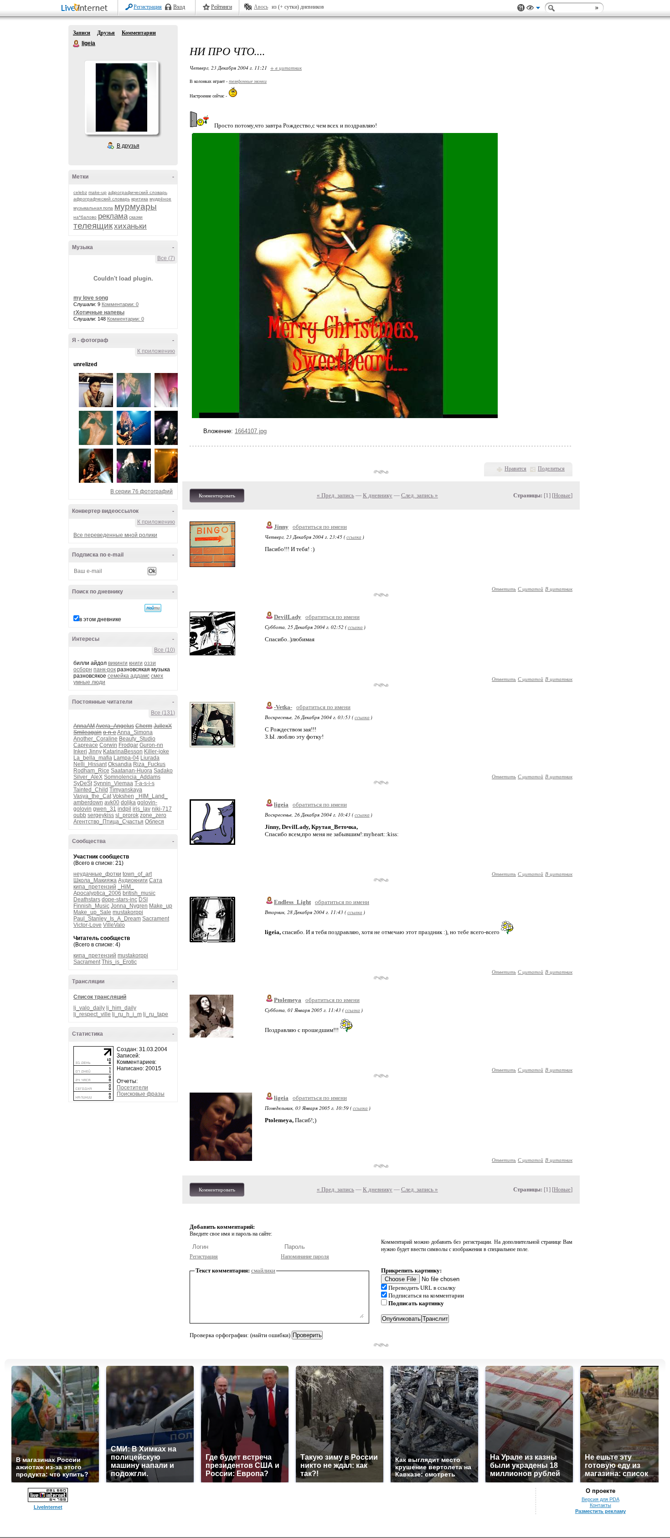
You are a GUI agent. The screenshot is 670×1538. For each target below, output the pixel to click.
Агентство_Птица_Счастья (108, 821)
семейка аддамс (128, 676)
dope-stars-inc (119, 899)
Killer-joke (156, 751)
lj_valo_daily (89, 1008)
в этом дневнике (100, 619)
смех (157, 676)
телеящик (93, 225)
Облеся (154, 821)
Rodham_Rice (91, 770)
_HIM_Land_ (151, 796)
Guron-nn (151, 745)
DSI (143, 899)
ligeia (76, 43)
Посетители (132, 1087)
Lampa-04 (126, 758)
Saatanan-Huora (131, 770)
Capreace (85, 745)
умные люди (89, 682)
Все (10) (164, 650)
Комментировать (217, 495)
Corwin (108, 745)
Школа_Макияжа (95, 880)
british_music (139, 893)
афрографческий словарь (101, 198)
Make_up (160, 906)
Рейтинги (221, 7)
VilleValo (114, 925)
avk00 (111, 802)
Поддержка (521, 8)
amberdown (88, 802)
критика (139, 198)
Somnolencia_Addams (132, 777)
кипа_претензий (94, 887)
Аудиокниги (133, 880)
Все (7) (166, 258)
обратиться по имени (320, 526)
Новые (562, 495)
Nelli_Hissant (90, 764)
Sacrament (155, 918)
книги (136, 663)
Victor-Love (87, 925)
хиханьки (130, 226)
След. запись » (419, 495)
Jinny (95, 751)
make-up (97, 192)
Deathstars (86, 899)
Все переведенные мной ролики (115, 535)
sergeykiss (101, 815)
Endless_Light (292, 902)
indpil (124, 809)
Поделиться (551, 468)
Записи (81, 33)
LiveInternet (86, 8)
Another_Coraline (95, 739)
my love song (90, 298)
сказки (136, 217)
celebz (80, 192)
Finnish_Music (91, 906)
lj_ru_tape (155, 1014)
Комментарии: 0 (120, 304)
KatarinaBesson (123, 751)
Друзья (106, 33)
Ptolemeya (287, 999)
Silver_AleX (88, 777)
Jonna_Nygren (129, 906)
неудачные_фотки (97, 874)
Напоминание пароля (305, 1256)
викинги (118, 663)
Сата (155, 880)
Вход (179, 7)
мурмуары (135, 206)
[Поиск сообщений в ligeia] (152, 608)
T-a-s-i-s (144, 783)
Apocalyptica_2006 (97, 893)
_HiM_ (126, 887)
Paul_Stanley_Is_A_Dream (107, 918)
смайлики (263, 1270)
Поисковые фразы (141, 1094)
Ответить (504, 588)
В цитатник (558, 588)
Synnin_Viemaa (113, 783)
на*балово (85, 217)
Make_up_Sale (92, 912)
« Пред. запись (335, 495)
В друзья (128, 146)
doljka (128, 802)
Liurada (150, 758)
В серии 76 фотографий (141, 491)
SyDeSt (82, 783)
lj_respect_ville (92, 1014)
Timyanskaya (125, 790)
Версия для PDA (600, 1499)
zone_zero (153, 815)
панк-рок (104, 669)
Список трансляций (99, 997)
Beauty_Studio (137, 739)
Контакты (600, 1505)
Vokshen (123, 796)
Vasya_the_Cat (92, 796)
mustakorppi (128, 912)
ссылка (353, 536)
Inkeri (80, 751)
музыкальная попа (93, 207)
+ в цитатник (286, 67)
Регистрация (148, 7)
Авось (261, 7)
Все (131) (163, 713)
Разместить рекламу (600, 1511)
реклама (113, 216)
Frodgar (128, 745)
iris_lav (141, 809)
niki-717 (162, 809)
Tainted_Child (90, 790)
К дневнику (377, 495)
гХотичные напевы (98, 312)
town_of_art (137, 874)
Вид (533, 9)
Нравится (515, 468)
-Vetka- (283, 707)
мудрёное (160, 198)
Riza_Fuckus (149, 764)
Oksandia (120, 764)
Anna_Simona (135, 732)
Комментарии (139, 33)
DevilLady (287, 616)
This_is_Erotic (119, 962)
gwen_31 (104, 809)
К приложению (156, 351)
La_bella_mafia (92, 758)
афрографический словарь (137, 192)
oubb (79, 815)
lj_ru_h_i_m (127, 1014)
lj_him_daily (121, 1008)
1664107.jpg (251, 431)
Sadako (163, 770)
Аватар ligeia (121, 97)
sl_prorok (127, 815)
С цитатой (530, 588)
